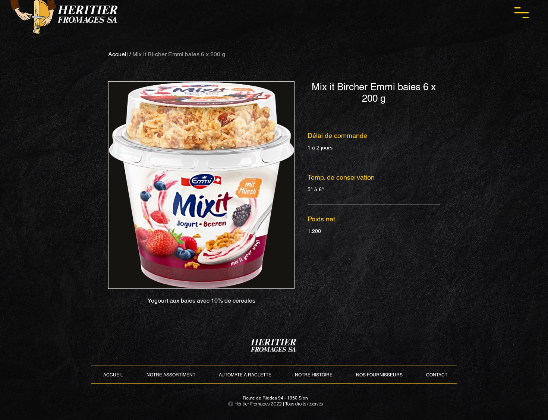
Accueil (118, 54)
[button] (521, 12)
